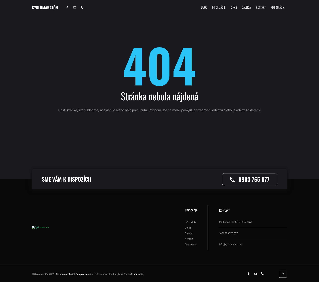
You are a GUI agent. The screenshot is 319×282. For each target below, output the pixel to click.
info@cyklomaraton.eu (230, 244)
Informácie (218, 7)
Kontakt (261, 7)
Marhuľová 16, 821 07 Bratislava (235, 222)
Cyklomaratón (45, 7)
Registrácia (278, 7)
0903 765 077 (253, 179)
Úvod (204, 7)
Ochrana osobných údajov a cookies (74, 274)
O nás (233, 7)
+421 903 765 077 (228, 233)
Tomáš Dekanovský (133, 274)
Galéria (246, 7)
